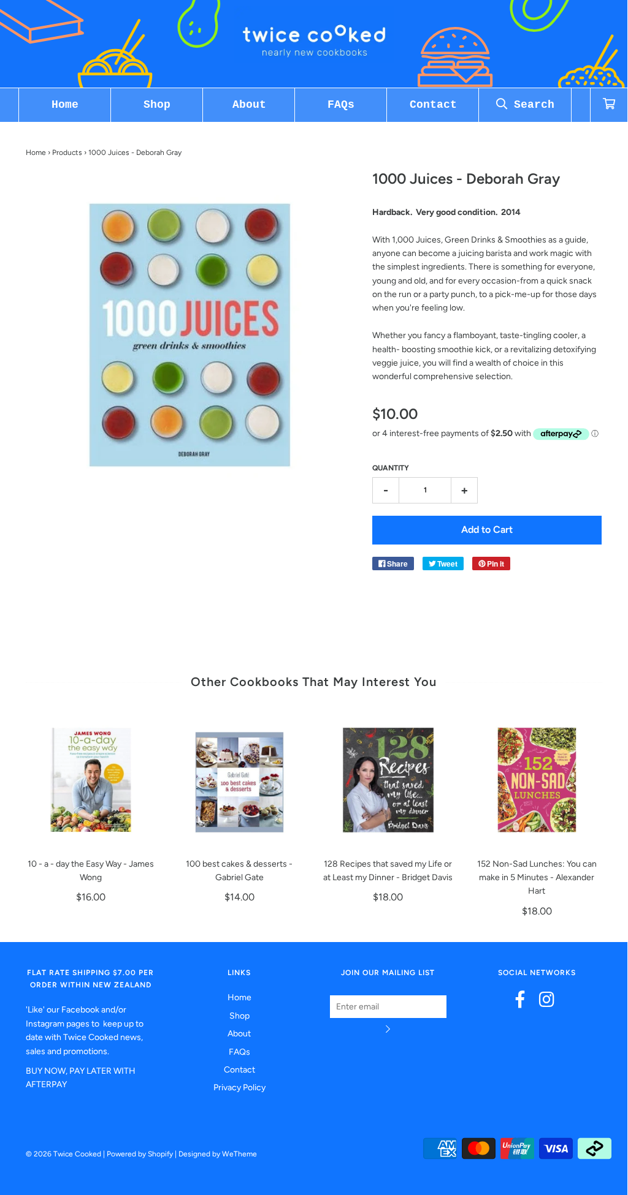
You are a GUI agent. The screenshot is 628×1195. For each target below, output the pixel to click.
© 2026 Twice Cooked (63, 1154)
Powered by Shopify (140, 1154)
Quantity (390, 468)
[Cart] (609, 105)
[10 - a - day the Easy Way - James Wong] (91, 780)
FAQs (340, 105)
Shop (157, 105)
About (249, 105)
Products (67, 152)
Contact (433, 105)
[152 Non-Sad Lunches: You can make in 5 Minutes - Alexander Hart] (537, 780)
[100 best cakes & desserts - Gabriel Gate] (239, 780)
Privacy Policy (239, 1087)
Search (530, 105)
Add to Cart (487, 529)
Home (65, 105)
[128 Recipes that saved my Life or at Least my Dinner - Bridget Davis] (388, 780)
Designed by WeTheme (217, 1154)
